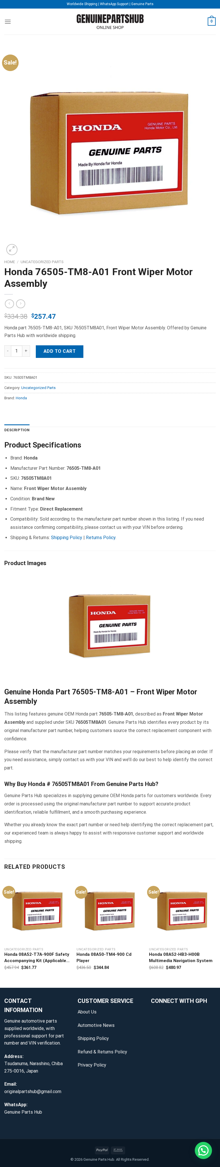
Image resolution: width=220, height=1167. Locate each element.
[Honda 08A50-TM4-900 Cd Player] (109, 910)
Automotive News (96, 1025)
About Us (87, 1012)
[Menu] (7, 22)
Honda (21, 398)
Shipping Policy (66, 537)
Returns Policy (100, 537)
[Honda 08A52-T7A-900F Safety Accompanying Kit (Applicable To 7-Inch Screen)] (37, 910)
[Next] (215, 932)
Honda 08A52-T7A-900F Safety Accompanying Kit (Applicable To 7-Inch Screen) (36, 958)
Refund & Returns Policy (102, 1052)
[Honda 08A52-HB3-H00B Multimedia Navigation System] (182, 910)
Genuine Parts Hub (23, 1112)
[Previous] (4, 932)
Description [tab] (17, 430)
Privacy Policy (92, 1065)
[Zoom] (11, 249)
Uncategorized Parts (42, 261)
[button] (203, 1150)
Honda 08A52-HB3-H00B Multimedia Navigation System (181, 957)
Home (9, 261)
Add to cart (60, 351)
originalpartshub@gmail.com (32, 1091)
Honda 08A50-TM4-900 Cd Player (103, 957)
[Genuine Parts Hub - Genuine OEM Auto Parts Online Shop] (110, 21)
